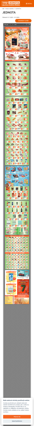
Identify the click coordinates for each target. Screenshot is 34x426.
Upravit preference (17, 421)
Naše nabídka (10, 8)
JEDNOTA (18, 8)
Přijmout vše (17, 416)
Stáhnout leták (23, 20)
